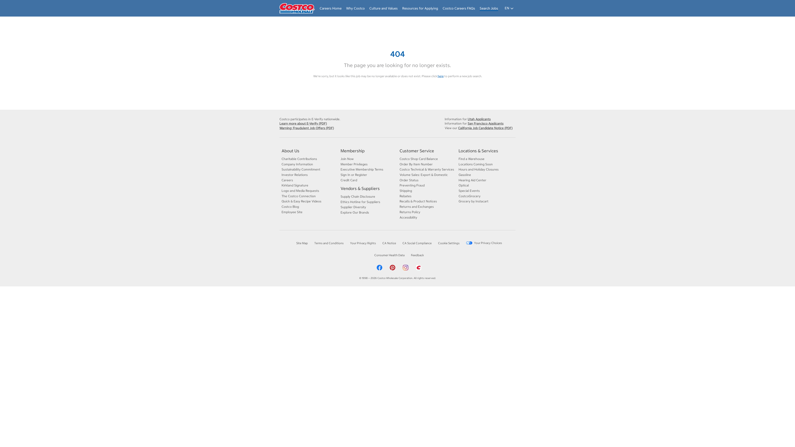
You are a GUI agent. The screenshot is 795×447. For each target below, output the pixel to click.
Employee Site (292, 212)
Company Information (297, 164)
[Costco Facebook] (379, 267)
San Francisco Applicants (486, 123)
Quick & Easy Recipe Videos (301, 201)
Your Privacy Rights (363, 243)
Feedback (417, 255)
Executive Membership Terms (362, 169)
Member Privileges (354, 164)
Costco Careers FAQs (459, 8)
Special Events (469, 191)
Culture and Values (383, 8)
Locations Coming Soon (476, 164)
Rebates (405, 196)
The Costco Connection (299, 196)
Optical (464, 185)
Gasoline (465, 175)
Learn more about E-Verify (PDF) (303, 123)
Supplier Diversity (353, 207)
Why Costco (355, 8)
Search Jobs (489, 8)
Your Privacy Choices (488, 243)
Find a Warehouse (471, 159)
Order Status (409, 180)
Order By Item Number (416, 164)
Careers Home (331, 8)
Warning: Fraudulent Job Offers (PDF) (306, 128)
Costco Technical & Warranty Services (427, 169)
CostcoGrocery (470, 196)
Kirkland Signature (295, 185)
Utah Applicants (479, 119)
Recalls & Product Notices (418, 201)
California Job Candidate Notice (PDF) (485, 128)
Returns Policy (410, 212)
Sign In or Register (354, 175)
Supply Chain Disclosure (358, 196)
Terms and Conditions (329, 243)
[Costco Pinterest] (392, 267)
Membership (353, 150)
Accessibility (408, 217)
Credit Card (349, 180)
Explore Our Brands (355, 212)
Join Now (347, 159)
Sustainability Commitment (301, 169)
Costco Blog (290, 207)
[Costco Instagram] (405, 267)
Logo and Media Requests (300, 191)
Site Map (302, 243)
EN (507, 8)
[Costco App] (418, 267)
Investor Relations (295, 175)
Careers (287, 180)
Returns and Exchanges (417, 207)
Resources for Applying (420, 8)
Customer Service (417, 150)
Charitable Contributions (299, 159)
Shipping (406, 191)
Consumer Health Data (389, 255)
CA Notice (389, 243)
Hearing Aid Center (472, 180)
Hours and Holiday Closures (479, 169)
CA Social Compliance (417, 243)
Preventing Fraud (412, 185)
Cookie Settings (449, 243)
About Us (290, 150)
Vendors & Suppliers (360, 188)
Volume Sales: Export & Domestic (424, 175)
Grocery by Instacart (473, 201)
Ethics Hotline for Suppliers (360, 202)
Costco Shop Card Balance (419, 159)
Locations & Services (478, 150)
